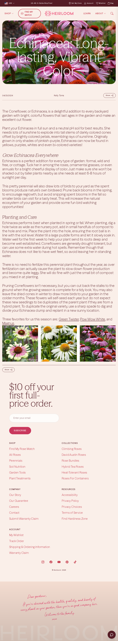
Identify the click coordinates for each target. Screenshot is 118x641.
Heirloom (57, 570)
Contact (14, 512)
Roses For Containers (75, 478)
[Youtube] (59, 562)
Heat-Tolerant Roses (74, 472)
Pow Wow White (92, 319)
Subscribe (20, 430)
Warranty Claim (19, 553)
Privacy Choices (72, 507)
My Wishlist (16, 535)
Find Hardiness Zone (75, 518)
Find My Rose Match (22, 449)
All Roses (15, 454)
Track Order (16, 541)
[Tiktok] (75, 562)
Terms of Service (72, 512)
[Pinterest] (67, 562)
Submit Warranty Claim (24, 518)
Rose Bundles (70, 460)
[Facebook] (51, 562)
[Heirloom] (59, 13)
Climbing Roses (72, 449)
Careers (14, 507)
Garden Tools (17, 472)
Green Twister (69, 319)
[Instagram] (43, 562)
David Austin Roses (74, 454)
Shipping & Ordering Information (29, 547)
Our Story (15, 495)
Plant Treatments (20, 478)
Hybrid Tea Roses (73, 466)
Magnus (8, 323)
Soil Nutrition (17, 466)
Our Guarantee (18, 501)
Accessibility (70, 495)
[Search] (112, 13)
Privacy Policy (70, 501)
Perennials (15, 460)
